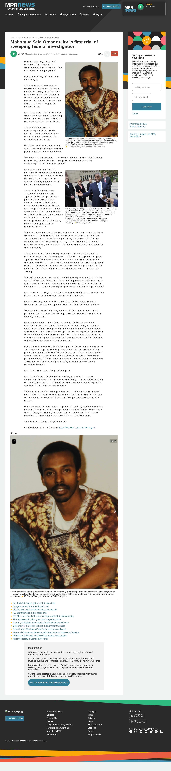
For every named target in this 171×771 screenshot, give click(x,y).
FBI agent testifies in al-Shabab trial (30, 613)
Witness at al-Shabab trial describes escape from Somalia (40, 635)
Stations (92, 727)
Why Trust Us (94, 734)
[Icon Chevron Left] (13, 511)
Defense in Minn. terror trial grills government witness (39, 625)
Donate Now (111, 6)
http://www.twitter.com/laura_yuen (77, 427)
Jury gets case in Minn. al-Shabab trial (31, 606)
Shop (90, 721)
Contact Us (52, 718)
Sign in (99, 14)
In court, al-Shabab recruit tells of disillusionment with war (41, 622)
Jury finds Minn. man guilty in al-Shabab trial (34, 603)
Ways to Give (69, 14)
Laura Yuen (15, 37)
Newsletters (52, 734)
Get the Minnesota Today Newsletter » (49, 682)
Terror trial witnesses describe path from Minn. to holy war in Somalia (46, 632)
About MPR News (55, 711)
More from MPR (54, 731)
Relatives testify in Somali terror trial (30, 639)
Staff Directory (95, 724)
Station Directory (138, 126)
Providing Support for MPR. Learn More (143, 135)
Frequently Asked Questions (60, 724)
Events (50, 721)
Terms (135, 113)
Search (86, 14)
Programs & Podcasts (30, 14)
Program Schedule (138, 124)
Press (90, 715)
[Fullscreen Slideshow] (14, 441)
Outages (92, 711)
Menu (11, 14)
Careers (50, 715)
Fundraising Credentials (58, 727)
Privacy (91, 718)
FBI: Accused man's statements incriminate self (35, 609)
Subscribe (147, 106)
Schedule (51, 14)
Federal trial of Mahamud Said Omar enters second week (39, 629)
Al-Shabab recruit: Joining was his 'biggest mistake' (37, 619)
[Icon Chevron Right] (115, 511)
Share (114, 54)
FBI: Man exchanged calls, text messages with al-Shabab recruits (43, 616)
